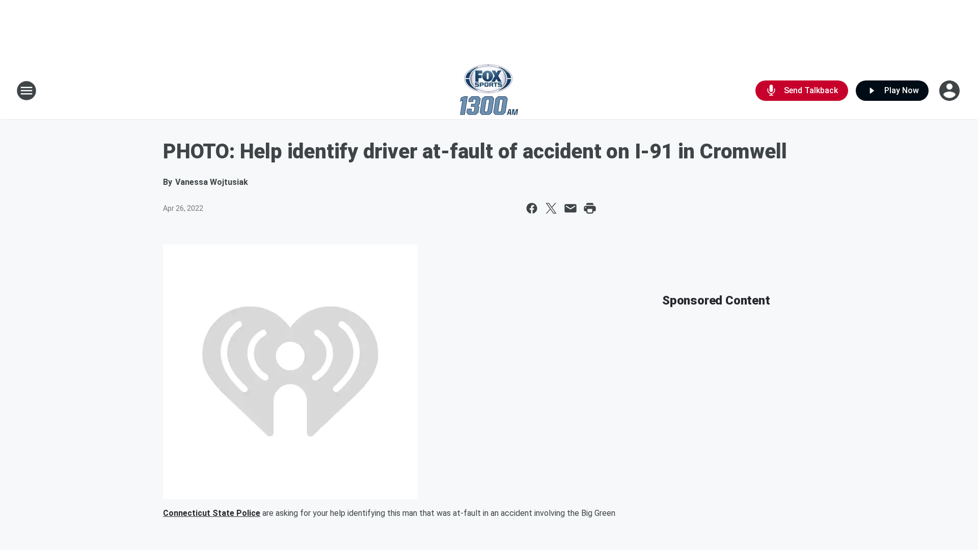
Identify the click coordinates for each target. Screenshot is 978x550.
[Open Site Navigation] (26, 90)
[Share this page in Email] (570, 208)
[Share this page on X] (551, 208)
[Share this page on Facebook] (532, 208)
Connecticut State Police (211, 513)
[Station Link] (489, 90)
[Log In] (950, 90)
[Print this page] (590, 208)
